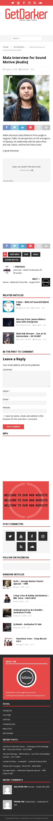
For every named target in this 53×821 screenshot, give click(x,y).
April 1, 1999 (19, 587)
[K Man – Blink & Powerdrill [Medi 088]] (8, 306)
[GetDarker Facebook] (23, 3)
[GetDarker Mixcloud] (34, 3)
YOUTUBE (7, 715)
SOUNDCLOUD (9, 724)
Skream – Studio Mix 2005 (38, 786)
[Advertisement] (28, 27)
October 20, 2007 (24, 339)
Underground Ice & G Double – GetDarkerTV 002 (28, 611)
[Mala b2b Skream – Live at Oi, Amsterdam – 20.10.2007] (8, 338)
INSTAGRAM (8, 733)
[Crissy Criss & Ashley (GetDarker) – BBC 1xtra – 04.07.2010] (7, 598)
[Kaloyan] (7, 792)
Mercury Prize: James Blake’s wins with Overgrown (31, 320)
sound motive (12, 260)
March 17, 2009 (21, 616)
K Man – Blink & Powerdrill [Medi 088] (32, 303)
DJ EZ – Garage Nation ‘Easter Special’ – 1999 (28, 582)
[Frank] (7, 807)
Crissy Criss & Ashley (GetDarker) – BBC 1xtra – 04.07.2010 (31, 596)
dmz (26, 254)
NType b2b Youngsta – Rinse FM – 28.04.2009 (22, 766)
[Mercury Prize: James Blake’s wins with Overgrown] (8, 322)
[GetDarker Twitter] (12, 3)
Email (5, 399)
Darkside (25, 69)
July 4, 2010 (19, 601)
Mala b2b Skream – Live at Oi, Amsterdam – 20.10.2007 (31, 334)
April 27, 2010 (20, 627)
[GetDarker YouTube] (18, 3)
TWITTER (6, 719)
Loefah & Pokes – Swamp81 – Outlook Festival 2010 (24, 761)
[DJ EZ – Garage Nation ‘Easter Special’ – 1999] (7, 584)
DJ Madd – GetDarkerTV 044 (27, 624)
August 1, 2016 (11, 69)
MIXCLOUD (7, 728)
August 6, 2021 (23, 644)
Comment (7, 369)
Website (6, 407)
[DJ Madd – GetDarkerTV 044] (7, 627)
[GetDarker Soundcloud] (40, 3)
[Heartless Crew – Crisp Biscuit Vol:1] (8, 641)
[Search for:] (26, 38)
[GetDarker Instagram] (29, 3)
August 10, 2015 (24, 308)
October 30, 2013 (24, 325)
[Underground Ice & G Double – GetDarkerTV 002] (7, 613)
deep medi (14, 254)
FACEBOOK (7, 710)
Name (6, 391)
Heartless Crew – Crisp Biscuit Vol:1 (31, 640)
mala (35, 254)
